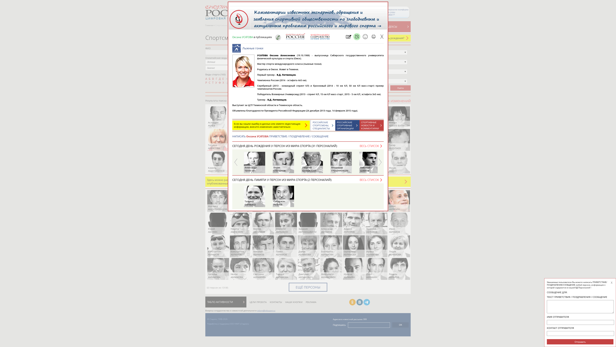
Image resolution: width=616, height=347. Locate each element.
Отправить (580, 342)
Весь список (369, 146)
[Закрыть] (381, 36)
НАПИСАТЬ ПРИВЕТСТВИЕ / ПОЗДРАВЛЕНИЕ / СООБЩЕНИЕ (280, 136)
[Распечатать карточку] (373, 36)
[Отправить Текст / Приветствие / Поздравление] (365, 36)
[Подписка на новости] (348, 36)
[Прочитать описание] (356, 36)
